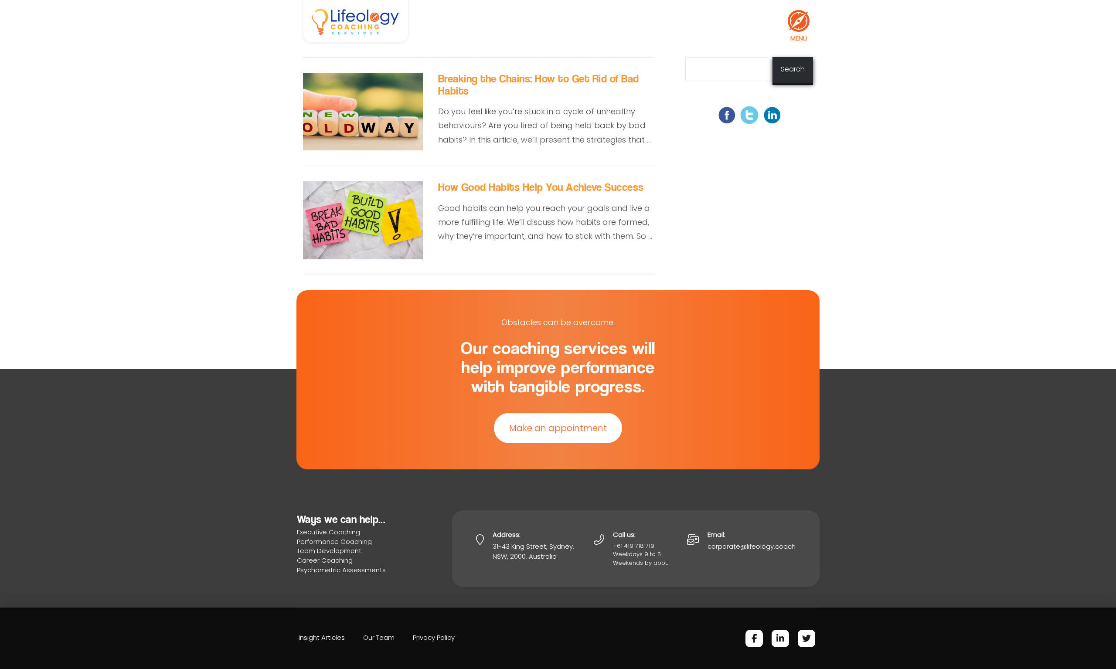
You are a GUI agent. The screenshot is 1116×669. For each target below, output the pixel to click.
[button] (799, 20)
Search (793, 69)
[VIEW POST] (363, 111)
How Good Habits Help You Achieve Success (541, 187)
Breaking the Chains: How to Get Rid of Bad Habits (538, 84)
